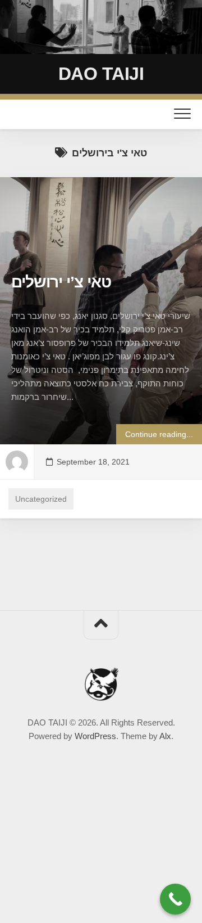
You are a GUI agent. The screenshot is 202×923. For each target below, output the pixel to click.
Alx (165, 736)
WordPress (95, 736)
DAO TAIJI (101, 74)
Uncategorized (41, 498)
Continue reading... (159, 434)
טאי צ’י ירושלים (61, 282)
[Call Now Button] (175, 899)
